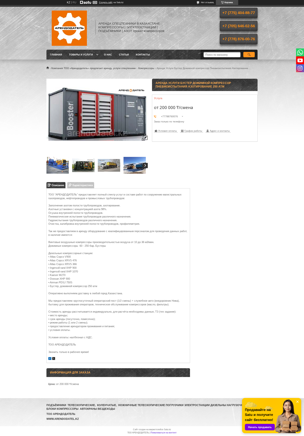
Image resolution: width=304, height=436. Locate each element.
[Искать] (249, 54)
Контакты (143, 54)
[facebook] (49, 358)
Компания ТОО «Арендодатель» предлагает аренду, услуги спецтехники (93, 68)
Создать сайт (106, 2)
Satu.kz (167, 429)
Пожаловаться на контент (164, 432)
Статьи (124, 54)
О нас (108, 54)
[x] (53, 358)
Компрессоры (146, 68)
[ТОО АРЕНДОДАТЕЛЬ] (69, 27)
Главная (56, 54)
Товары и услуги (81, 54)
